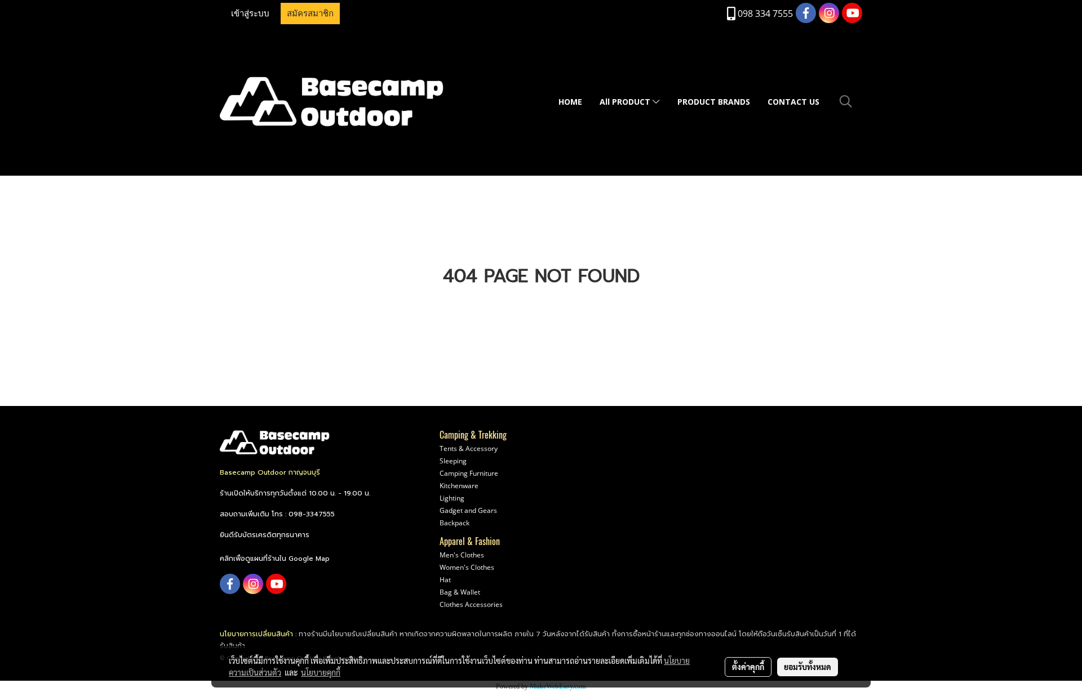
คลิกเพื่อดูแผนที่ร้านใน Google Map (275, 558)
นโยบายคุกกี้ (320, 672)
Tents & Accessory (469, 448)
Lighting (452, 498)
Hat (445, 579)
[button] (845, 101)
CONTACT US (793, 101)
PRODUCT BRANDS (713, 101)
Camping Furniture (469, 473)
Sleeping (453, 461)
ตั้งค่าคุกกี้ (748, 667)
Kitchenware (459, 485)
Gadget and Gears (468, 510)
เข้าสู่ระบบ (250, 13)
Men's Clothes (462, 555)
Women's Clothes (467, 567)
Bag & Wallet (460, 592)
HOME (570, 101)
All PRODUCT (626, 101)
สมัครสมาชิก (310, 13)
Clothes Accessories (471, 604)
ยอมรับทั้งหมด (807, 667)
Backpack (454, 523)
